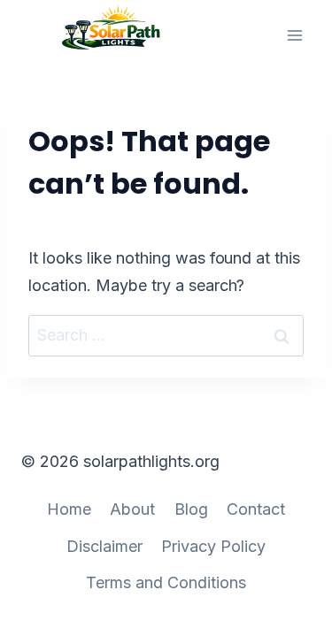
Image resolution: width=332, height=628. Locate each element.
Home (69, 509)
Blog (191, 509)
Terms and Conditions (166, 582)
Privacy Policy (213, 546)
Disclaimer (104, 546)
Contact (256, 509)
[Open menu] (294, 35)
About (132, 509)
